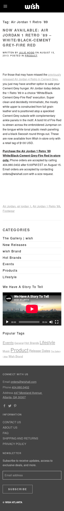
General (19, 343)
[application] (32, 309)
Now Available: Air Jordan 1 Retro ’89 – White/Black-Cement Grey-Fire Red (27, 37)
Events (8, 342)
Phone (7, 387)
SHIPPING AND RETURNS (20, 438)
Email (6, 382)
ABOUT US (10, 427)
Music (6, 351)
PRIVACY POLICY (14, 444)
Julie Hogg (26, 52)
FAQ (5, 433)
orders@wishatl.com (23, 382)
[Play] (7, 322)
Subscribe (17, 489)
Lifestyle (47, 342)
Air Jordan (9, 206)
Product (31, 55)
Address (8, 393)
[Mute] (51, 322)
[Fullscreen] (56, 322)
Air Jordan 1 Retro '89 (46, 206)
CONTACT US (12, 422)
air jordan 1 (24, 206)
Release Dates (39, 350)
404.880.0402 (20, 387)
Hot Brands (31, 343)
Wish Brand (16, 356)
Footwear (9, 211)
